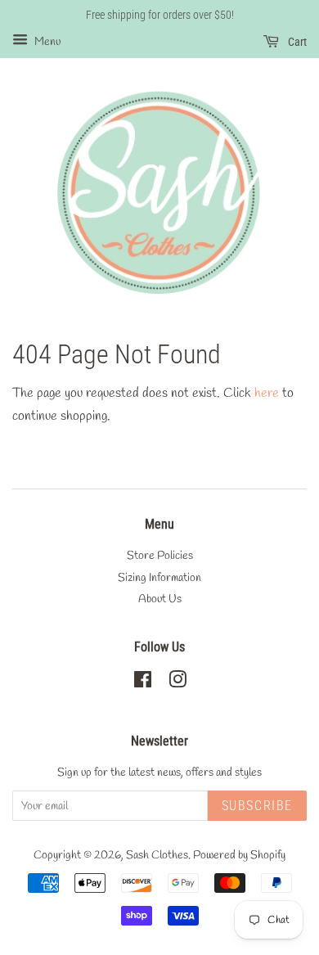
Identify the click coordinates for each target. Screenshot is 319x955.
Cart (296, 41)
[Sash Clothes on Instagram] (177, 683)
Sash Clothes (157, 855)
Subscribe (257, 805)
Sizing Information (159, 577)
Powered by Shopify (239, 855)
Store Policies (160, 555)
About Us (160, 599)
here (266, 393)
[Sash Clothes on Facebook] (142, 683)
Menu (46, 42)
